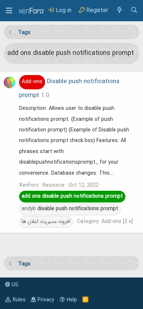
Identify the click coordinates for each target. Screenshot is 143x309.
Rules (19, 300)
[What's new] (119, 10)
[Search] (134, 10)
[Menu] (9, 10)
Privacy (45, 300)
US (14, 285)
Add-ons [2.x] (117, 221)
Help (72, 300)
